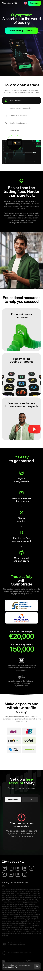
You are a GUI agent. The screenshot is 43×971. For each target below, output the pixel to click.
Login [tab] (30, 799)
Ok (36, 966)
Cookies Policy (13, 967)
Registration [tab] (13, 799)
